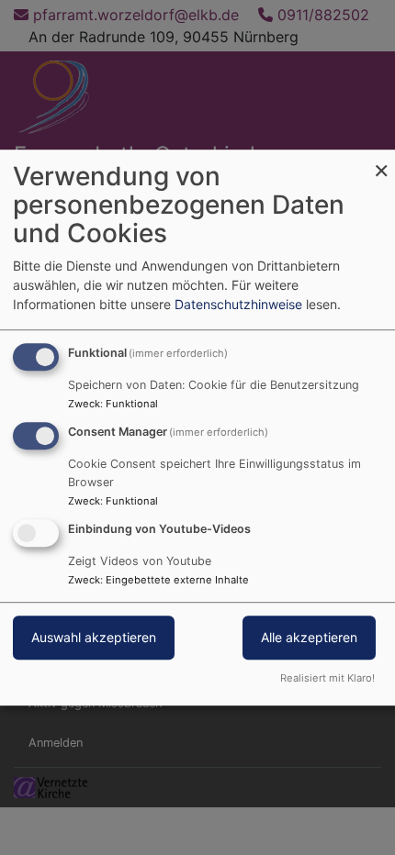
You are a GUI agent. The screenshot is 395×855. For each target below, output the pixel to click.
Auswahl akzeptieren (93, 637)
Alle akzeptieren (309, 637)
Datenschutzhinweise (238, 304)
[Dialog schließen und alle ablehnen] (381, 161)
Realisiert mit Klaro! (327, 678)
